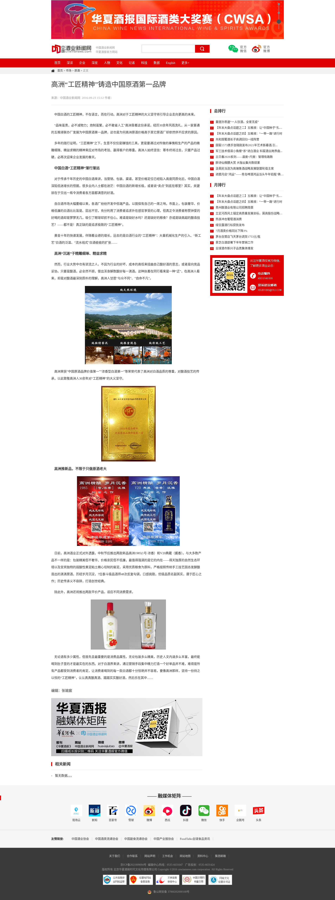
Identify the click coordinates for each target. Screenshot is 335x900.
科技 (144, 62)
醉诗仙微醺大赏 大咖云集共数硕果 (238, 162)
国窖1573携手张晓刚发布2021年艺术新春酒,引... (247, 145)
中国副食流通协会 (136, 838)
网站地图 (185, 856)
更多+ (185, 62)
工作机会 (167, 856)
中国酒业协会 (80, 838)
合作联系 (132, 856)
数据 (157, 62)
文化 (119, 62)
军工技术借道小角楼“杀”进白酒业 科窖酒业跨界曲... (249, 151)
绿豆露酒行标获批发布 (230, 225)
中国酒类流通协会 (106, 838)
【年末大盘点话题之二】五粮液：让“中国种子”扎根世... (252, 127)
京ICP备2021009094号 (133, 864)
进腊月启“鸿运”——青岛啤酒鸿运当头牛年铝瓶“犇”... (250, 174)
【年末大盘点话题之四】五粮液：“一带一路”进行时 (249, 133)
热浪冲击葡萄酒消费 (229, 219)
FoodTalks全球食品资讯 (195, 838)
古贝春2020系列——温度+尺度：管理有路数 (244, 156)
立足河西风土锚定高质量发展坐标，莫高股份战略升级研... (253, 213)
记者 (132, 62)
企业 (82, 62)
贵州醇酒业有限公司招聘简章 (234, 207)
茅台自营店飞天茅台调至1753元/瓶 (238, 236)
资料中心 (202, 856)
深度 (95, 62)
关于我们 (114, 856)
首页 (57, 62)
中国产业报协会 (164, 838)
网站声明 (149, 856)
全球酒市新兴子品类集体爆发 (234, 248)
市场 (68, 70)
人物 (107, 62)
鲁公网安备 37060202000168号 (171, 891)
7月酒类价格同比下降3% (231, 230)
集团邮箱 (220, 856)
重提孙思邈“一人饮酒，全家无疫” (237, 121)
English (170, 62)
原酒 (77, 70)
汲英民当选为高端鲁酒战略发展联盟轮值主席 (245, 168)
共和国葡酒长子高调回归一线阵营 (237, 139)
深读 (70, 62)
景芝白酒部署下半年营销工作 (234, 242)
